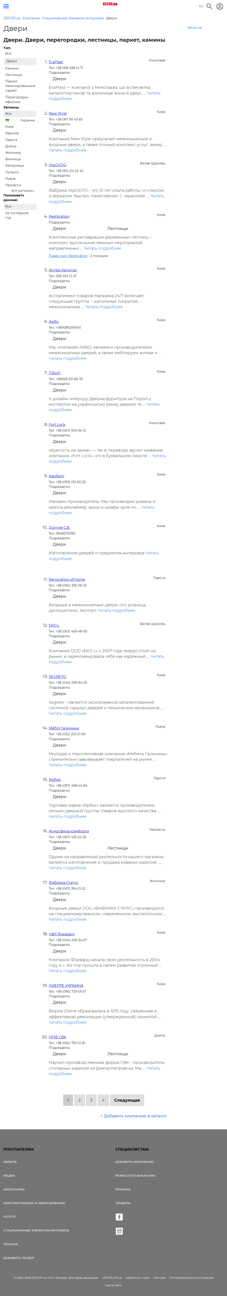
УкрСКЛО (57, 165)
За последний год (17, 215)
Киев (9, 127)
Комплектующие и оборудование (34, 1203)
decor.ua (195, 28)
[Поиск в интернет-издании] (209, 6)
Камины (12, 68)
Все (8, 53)
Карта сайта (113, 1285)
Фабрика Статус (63, 883)
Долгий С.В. (59, 528)
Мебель (10, 1162)
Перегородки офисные (16, 99)
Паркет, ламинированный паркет (20, 86)
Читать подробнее (67, 150)
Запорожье (14, 166)
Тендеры (123, 1203)
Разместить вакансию (135, 1175)
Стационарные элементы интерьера (36, 1230)
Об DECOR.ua (112, 1277)
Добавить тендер (18, 1258)
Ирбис (55, 780)
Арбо (54, 322)
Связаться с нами (138, 1277)
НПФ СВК (57, 1037)
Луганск (12, 172)
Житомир (13, 153)
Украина (27, 120)
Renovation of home (67, 579)
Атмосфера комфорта (69, 831)
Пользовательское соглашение (191, 1277)
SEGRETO (57, 677)
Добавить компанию (134, 1162)
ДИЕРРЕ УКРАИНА (66, 986)
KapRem (56, 476)
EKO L (54, 625)
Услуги (9, 1216)
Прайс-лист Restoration (68, 256)
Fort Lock (57, 425)
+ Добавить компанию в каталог (133, 1116)
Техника (10, 1244)
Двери (11, 61)
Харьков (12, 133)
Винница (13, 159)
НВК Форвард (61, 934)
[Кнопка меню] (6, 6)
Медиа (9, 1175)
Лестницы (13, 75)
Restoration (59, 216)
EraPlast (56, 62)
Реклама (123, 1189)
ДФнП (54, 373)
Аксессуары (14, 1189)
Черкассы (13, 185)
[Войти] (220, 6)
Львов (10, 179)
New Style (58, 113)
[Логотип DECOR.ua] (110, 4)
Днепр (10, 146)
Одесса (11, 140)
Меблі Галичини (64, 728)
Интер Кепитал (63, 270)
